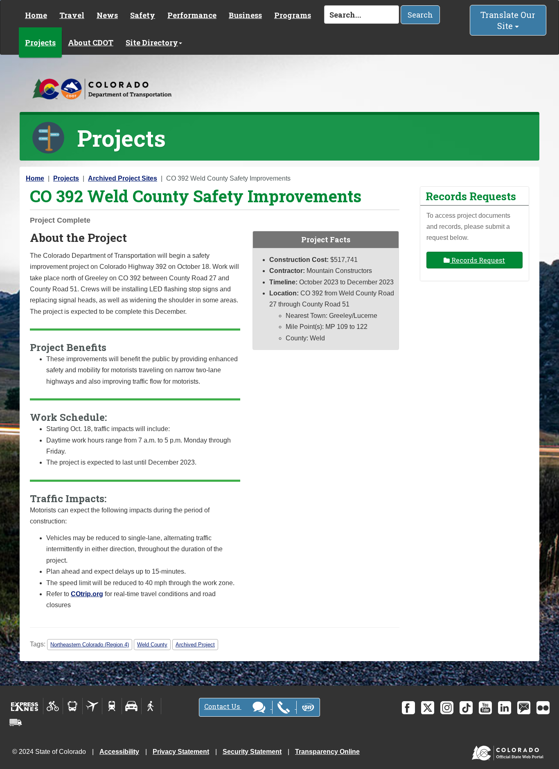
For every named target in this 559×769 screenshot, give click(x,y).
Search (420, 15)
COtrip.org (87, 593)
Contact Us (222, 706)
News (107, 15)
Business (245, 15)
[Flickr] (543, 708)
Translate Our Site (507, 20)
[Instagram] (447, 708)
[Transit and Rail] (73, 706)
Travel (71, 15)
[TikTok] (466, 708)
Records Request (477, 260)
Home (36, 15)
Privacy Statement (181, 751)
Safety (142, 15)
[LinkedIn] (504, 708)
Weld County (152, 645)
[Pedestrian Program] (151, 706)
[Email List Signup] (524, 708)
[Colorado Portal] (509, 751)
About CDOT (90, 42)
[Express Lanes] (24, 706)
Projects (40, 42)
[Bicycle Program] (53, 706)
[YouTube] (485, 708)
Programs (292, 15)
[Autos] (132, 706)
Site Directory (152, 42)
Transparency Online (327, 751)
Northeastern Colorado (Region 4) (89, 645)
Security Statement (252, 751)
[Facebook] (408, 708)
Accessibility (119, 751)
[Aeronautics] (92, 706)
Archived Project (195, 645)
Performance (191, 15)
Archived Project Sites (122, 178)
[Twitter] (427, 708)
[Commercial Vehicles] (15, 722)
